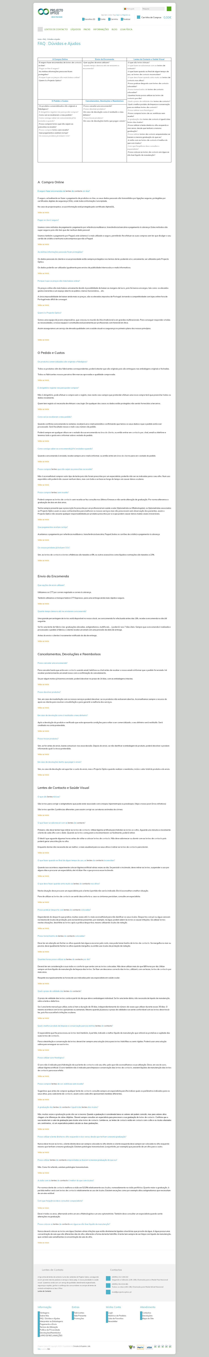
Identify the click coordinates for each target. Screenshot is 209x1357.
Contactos (146, 1313)
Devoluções (147, 1315)
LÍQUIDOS (76, 29)
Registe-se (126, 15)
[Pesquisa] (169, 9)
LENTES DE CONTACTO (56, 29)
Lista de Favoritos (115, 1318)
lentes (68, 62)
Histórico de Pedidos (117, 1315)
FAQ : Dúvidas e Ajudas (51, 39)
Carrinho (114, 19)
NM (48, 1349)
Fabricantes (79, 1313)
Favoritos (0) (89, 19)
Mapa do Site (148, 1318)
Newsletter (113, 1321)
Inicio (39, 39)
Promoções (79, 1318)
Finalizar (126, 19)
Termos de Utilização (49, 1327)
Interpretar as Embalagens (51, 1321)
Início (40, 29)
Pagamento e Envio (48, 1324)
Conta (102, 19)
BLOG (114, 29)
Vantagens (44, 1313)
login (118, 15)
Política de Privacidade (50, 1330)
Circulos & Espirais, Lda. (82, 1346)
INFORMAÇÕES (101, 29)
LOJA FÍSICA (126, 29)
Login (110, 1313)
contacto (78, 62)
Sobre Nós (44, 1315)
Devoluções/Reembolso (50, 1333)
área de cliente (107, 432)
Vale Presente (80, 1315)
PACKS (87, 29)
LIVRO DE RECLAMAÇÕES (51, 1335)
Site (39, 1349)
